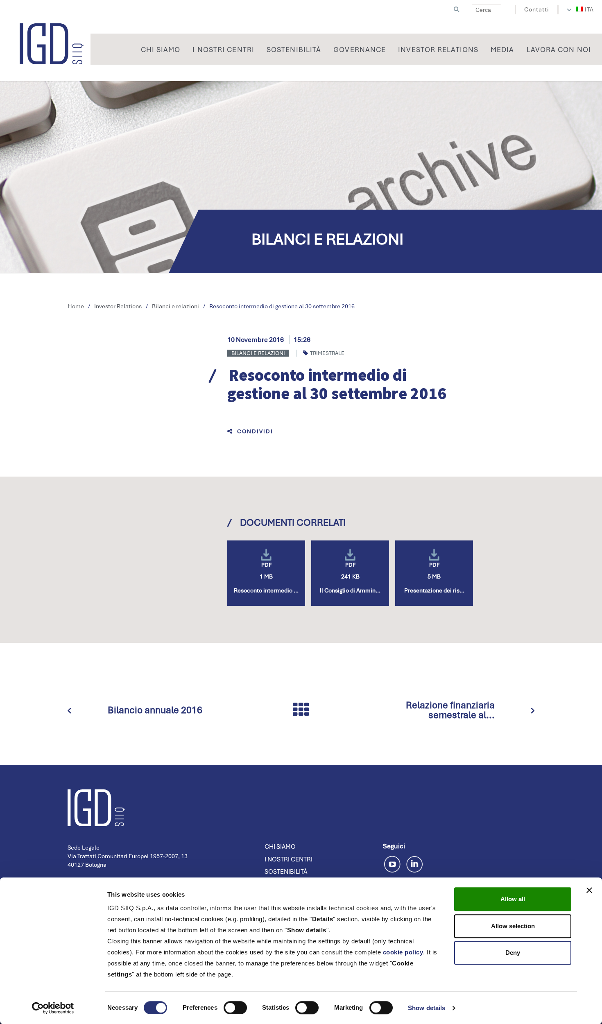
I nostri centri (288, 859)
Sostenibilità (286, 872)
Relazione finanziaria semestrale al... (450, 710)
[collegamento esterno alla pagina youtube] (393, 863)
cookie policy (403, 952)
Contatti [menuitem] (536, 9)
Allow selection (513, 925)
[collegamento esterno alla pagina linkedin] (414, 863)
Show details (426, 1007)
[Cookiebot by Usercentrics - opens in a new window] (53, 1008)
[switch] (235, 1007)
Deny (512, 952)
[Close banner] (589, 890)
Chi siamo (280, 847)
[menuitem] (585, 9)
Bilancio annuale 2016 (155, 710)
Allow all (512, 898)
